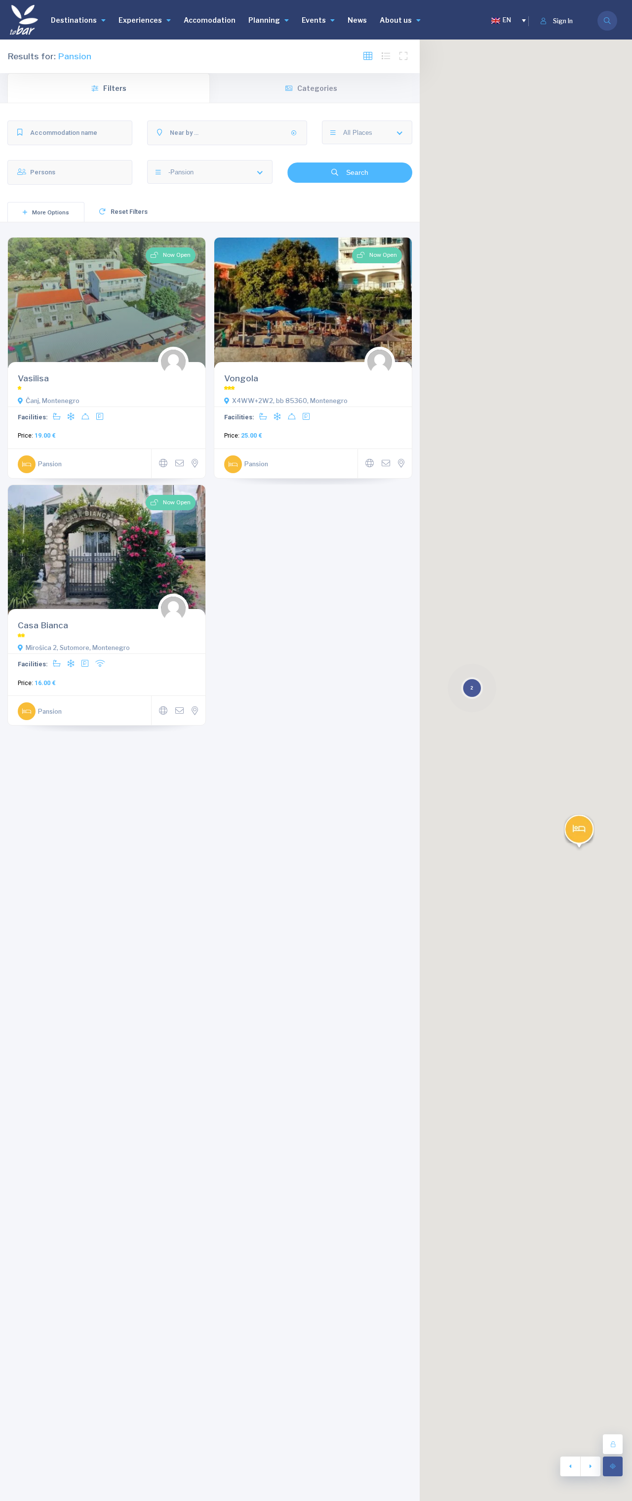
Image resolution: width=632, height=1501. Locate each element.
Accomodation (210, 20)
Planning (264, 20)
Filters (114, 88)
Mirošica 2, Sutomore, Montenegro (78, 647)
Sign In (563, 21)
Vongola (241, 378)
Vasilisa (33, 378)
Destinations (74, 20)
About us (396, 20)
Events (314, 20)
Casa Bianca (43, 625)
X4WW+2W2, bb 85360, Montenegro (290, 401)
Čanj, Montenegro (52, 401)
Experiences (140, 20)
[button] (579, 833)
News (357, 20)
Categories (317, 88)
